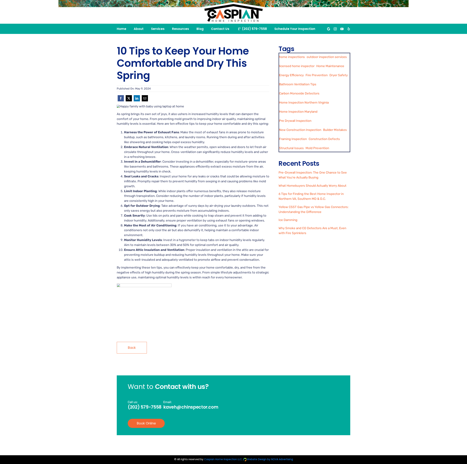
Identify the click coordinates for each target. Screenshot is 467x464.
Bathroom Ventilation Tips (297, 84)
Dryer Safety (338, 75)
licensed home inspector (296, 66)
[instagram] (335, 28)
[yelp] (348, 28)
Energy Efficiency (291, 75)
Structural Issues (291, 148)
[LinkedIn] (137, 98)
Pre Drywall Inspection (295, 121)
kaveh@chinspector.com (190, 407)
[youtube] (342, 28)
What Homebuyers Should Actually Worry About (312, 185)
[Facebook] (121, 98)
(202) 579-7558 (144, 407)
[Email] (145, 98)
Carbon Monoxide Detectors (299, 93)
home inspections (292, 57)
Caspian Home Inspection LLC (223, 459)
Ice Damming (288, 220)
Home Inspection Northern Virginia (304, 102)
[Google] (328, 28)
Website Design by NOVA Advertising (270, 459)
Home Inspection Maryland (298, 111)
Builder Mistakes (335, 130)
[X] (129, 98)
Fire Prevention (317, 75)
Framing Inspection (293, 139)
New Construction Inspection (300, 130)
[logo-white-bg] (233, 3)
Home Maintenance (330, 66)
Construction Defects (324, 139)
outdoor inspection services (327, 57)
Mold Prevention (317, 148)
